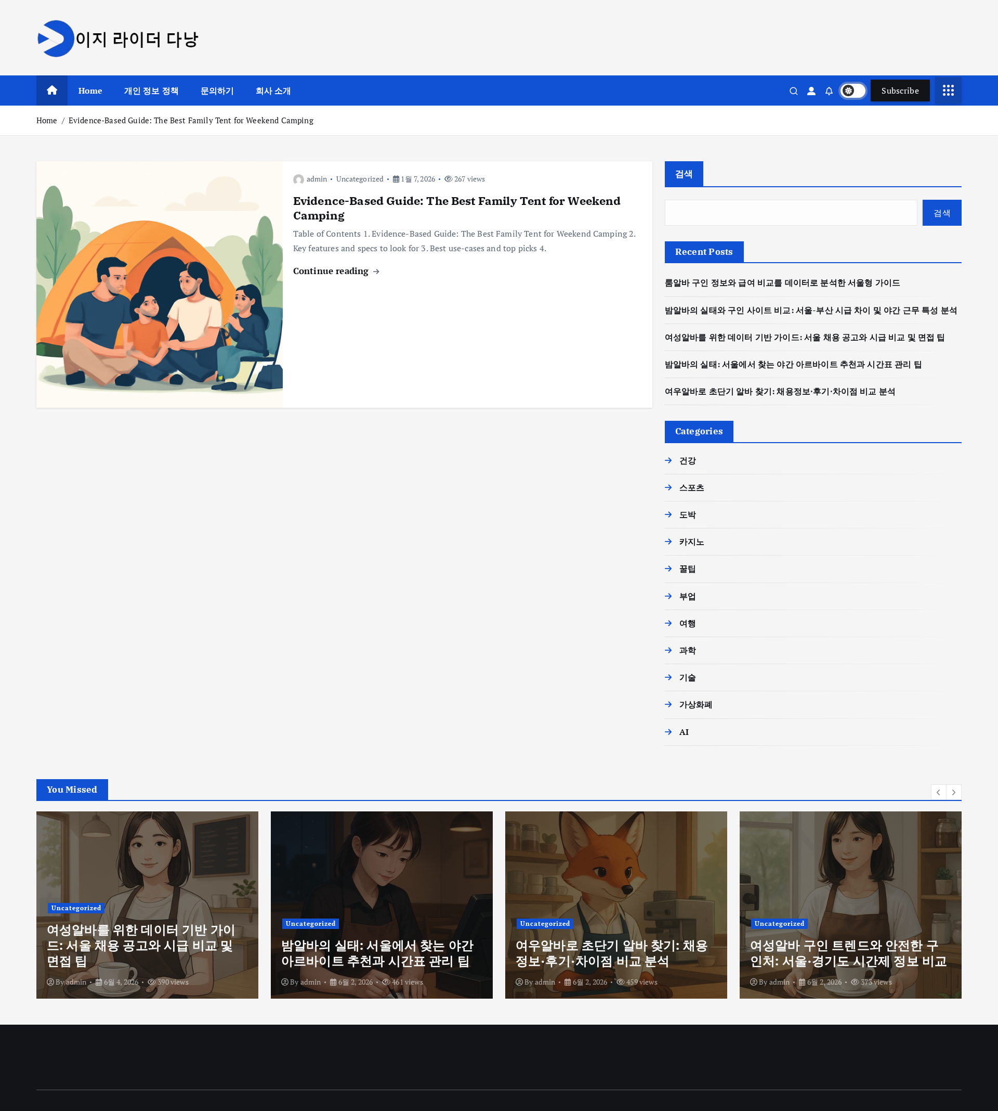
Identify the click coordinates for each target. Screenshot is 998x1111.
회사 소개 (274, 90)
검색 (684, 173)
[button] (939, 792)
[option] (147, 905)
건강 (687, 460)
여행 (687, 623)
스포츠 (691, 487)
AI (684, 732)
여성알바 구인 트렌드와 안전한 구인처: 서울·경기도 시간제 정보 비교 (848, 953)
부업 (687, 596)
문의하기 (217, 90)
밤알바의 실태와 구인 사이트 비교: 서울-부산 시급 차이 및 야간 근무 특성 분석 (811, 310)
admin (317, 179)
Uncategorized (360, 179)
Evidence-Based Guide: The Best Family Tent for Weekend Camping (191, 120)
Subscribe (900, 90)
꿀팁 (687, 568)
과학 (687, 650)
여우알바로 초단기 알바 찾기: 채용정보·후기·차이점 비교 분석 (780, 391)
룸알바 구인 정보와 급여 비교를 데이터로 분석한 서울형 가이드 (782, 282)
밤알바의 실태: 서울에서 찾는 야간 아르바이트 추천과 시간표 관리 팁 (793, 364)
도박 (687, 514)
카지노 (691, 541)
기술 (687, 677)
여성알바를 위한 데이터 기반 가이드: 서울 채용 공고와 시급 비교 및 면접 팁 (805, 337)
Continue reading (332, 271)
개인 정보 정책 (151, 90)
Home (90, 90)
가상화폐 (696, 704)
